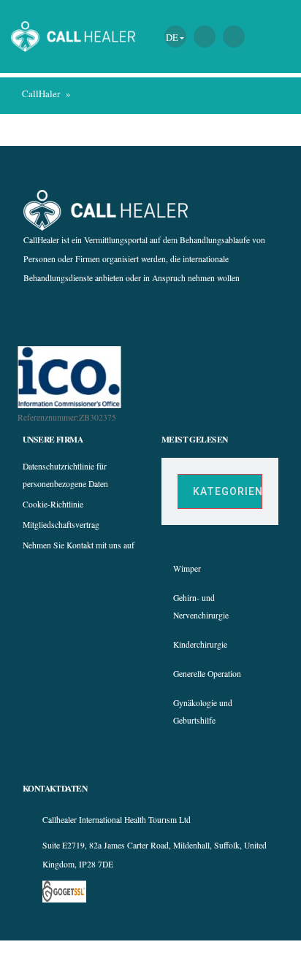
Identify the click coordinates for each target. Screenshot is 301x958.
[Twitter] (165, 314)
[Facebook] (113, 314)
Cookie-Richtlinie (53, 504)
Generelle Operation (207, 673)
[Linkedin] (191, 314)
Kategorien (227, 491)
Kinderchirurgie (200, 644)
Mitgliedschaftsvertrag (61, 524)
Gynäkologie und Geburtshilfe (202, 711)
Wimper (187, 568)
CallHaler (41, 93)
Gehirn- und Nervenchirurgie (201, 606)
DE (172, 37)
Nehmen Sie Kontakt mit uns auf (78, 545)
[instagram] (139, 314)
